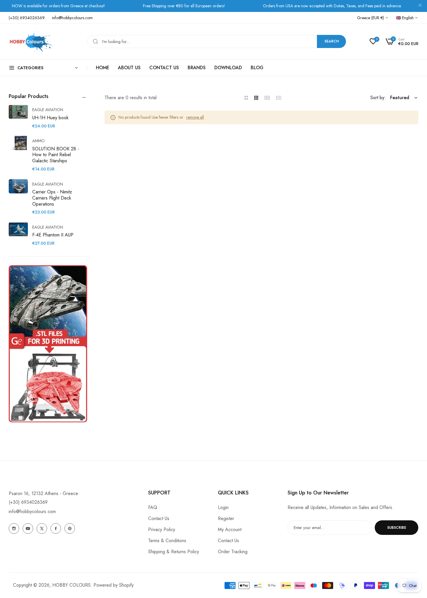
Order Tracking (232, 551)
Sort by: (378, 97)
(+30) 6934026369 (28, 502)
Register (226, 518)
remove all (195, 117)
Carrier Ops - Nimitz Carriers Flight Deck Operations (52, 197)
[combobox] (216, 41)
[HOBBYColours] (30, 41)
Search (331, 41)
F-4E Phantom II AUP (52, 235)
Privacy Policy (161, 529)
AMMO (38, 141)
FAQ (152, 507)
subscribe (396, 527)
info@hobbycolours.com (32, 511)
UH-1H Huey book (50, 117)
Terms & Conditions (167, 540)
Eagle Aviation (47, 110)
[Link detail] (14, 528)
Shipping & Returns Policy (173, 551)
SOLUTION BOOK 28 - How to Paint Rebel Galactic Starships (55, 154)
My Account (229, 529)
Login (223, 507)
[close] (420, 6)
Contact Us (158, 518)
